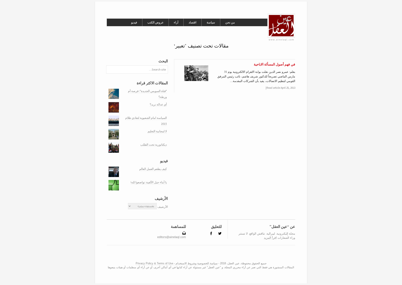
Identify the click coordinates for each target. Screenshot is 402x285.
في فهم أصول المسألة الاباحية (274, 64)
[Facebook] (198, 255)
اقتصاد (192, 22)
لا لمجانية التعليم (157, 131)
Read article (273, 88)
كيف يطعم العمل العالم (153, 169)
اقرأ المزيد (270, 237)
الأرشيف (162, 207)
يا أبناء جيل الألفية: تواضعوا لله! (149, 182)
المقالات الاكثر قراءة (152, 83)
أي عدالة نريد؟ (158, 104)
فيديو (134, 22)
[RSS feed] (193, 255)
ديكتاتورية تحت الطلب (153, 144)
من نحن (230, 22)
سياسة (211, 22)
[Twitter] (201, 255)
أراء (176, 22)
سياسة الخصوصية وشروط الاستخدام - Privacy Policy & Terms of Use (177, 263)
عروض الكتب (155, 22)
